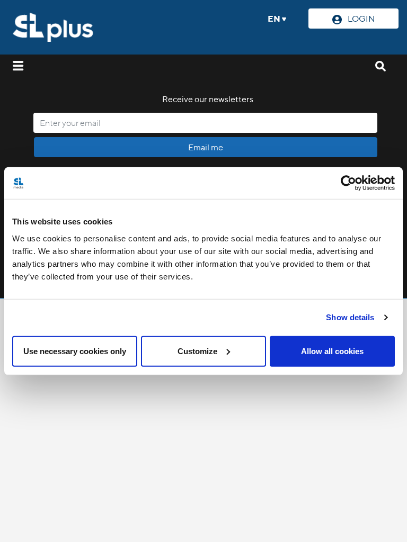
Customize (197, 350)
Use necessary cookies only (74, 350)
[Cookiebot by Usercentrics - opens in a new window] (348, 183)
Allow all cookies (332, 350)
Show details (350, 317)
